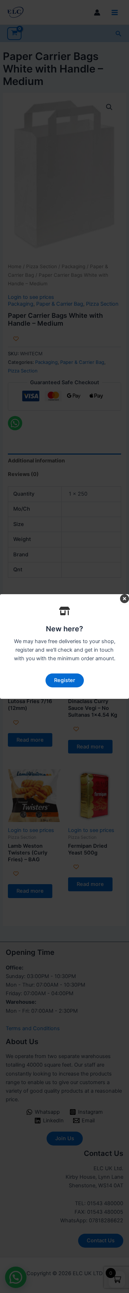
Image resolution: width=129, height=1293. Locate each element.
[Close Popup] (124, 599)
